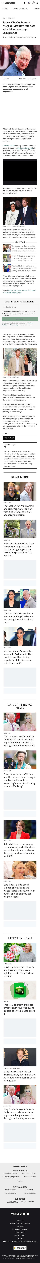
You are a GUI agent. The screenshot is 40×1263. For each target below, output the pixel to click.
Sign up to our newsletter (27, 1201)
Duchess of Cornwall (25, 148)
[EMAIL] (5, 447)
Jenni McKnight (10, 37)
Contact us (20, 1226)
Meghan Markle (9, 438)
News (34, 37)
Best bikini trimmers (10, 1189)
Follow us (23, 78)
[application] (20, 171)
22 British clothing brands (29, 1176)
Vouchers (20, 1181)
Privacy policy (20, 1232)
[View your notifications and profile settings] (25, 3)
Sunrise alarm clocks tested (29, 1173)
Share (7, 78)
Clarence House (9, 146)
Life (4, 18)
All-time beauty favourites (10, 1173)
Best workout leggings (10, 1193)
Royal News (11, 18)
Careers (20, 1238)
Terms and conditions (20, 1229)
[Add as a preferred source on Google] (20, 1248)
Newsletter (33, 78)
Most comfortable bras (30, 1193)
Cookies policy (20, 1235)
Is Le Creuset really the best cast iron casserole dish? (10, 1177)
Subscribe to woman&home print (12, 1202)
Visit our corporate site (27, 1256)
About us (20, 1220)
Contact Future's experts (20, 1223)
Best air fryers (29, 1189)
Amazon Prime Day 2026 (20, 8)
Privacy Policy (14, 325)
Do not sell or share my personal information (20, 1241)
